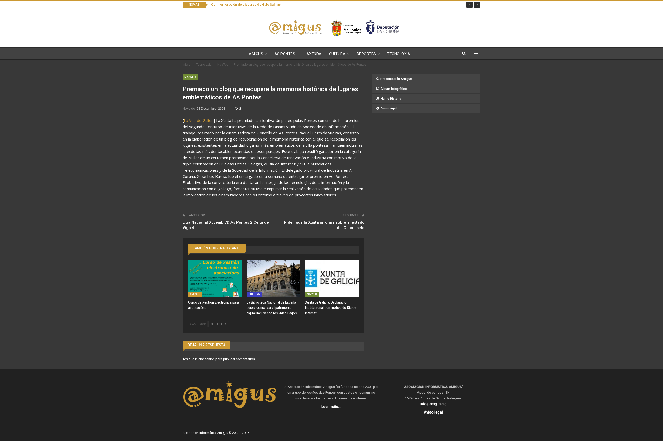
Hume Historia (391, 98)
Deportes (366, 54)
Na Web (190, 77)
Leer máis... (331, 407)
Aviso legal (388, 108)
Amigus (256, 54)
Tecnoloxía (398, 54)
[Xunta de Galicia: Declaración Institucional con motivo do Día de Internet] (332, 278)
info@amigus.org (433, 404)
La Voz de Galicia (199, 120)
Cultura (337, 54)
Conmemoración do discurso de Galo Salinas (246, 4)
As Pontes (285, 54)
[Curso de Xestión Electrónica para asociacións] (215, 278)
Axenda (314, 54)
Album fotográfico (393, 89)
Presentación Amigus (396, 79)
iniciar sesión (205, 359)
